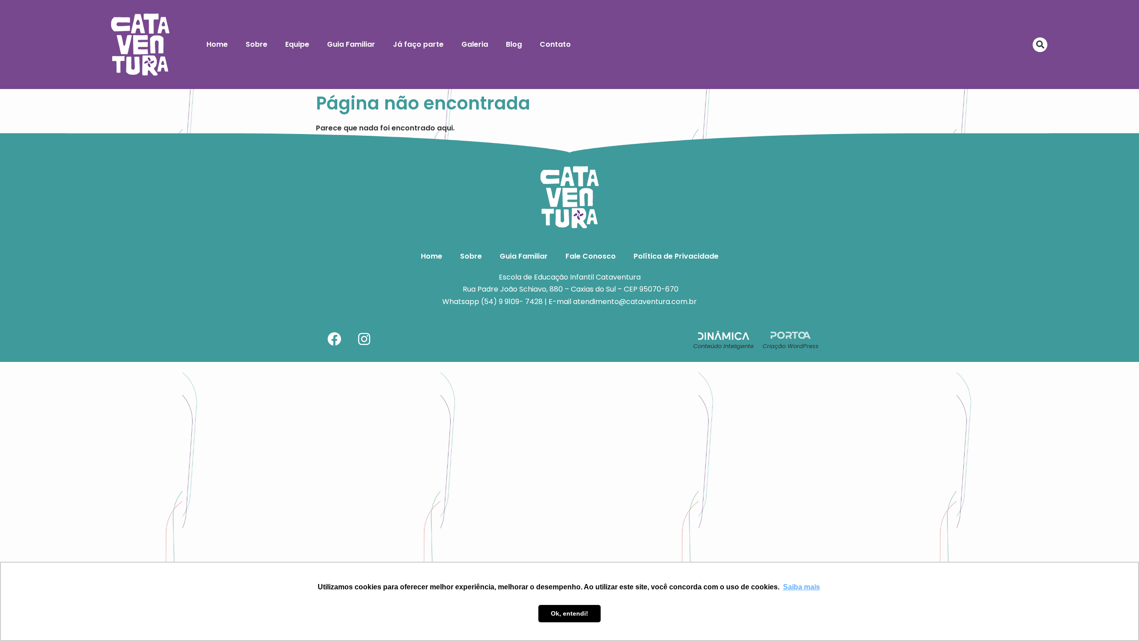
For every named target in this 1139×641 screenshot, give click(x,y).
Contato (555, 44)
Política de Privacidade (676, 256)
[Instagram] (364, 339)
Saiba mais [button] (801, 587)
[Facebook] (334, 339)
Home (217, 44)
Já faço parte (418, 44)
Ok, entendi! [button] (569, 613)
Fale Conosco (590, 256)
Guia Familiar (351, 44)
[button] (1040, 44)
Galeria (474, 44)
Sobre (256, 44)
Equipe (297, 44)
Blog (514, 44)
